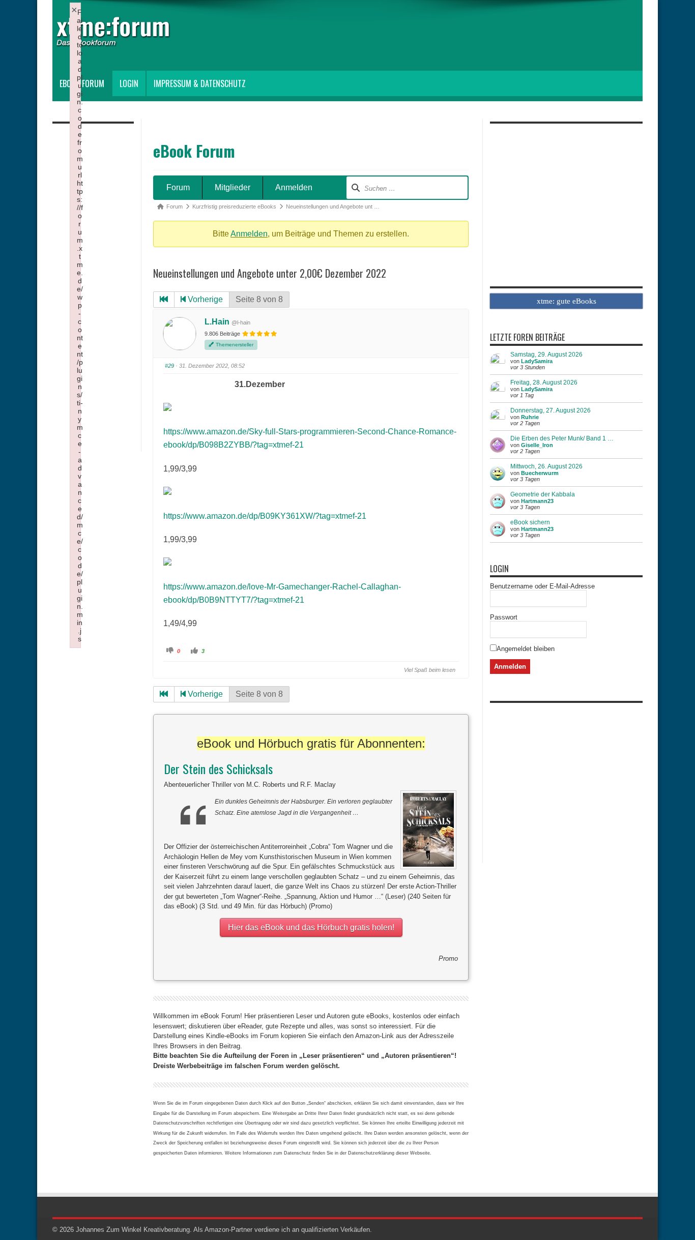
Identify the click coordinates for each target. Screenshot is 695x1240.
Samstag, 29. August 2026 (546, 354)
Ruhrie (530, 417)
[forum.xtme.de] (123, 39)
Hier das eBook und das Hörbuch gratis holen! (311, 927)
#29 (169, 366)
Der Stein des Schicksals (218, 768)
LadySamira (537, 361)
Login (129, 83)
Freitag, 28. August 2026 (543, 382)
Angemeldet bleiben (526, 649)
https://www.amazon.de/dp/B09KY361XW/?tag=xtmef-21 (264, 516)
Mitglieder (232, 187)
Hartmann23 (537, 501)
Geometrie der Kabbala (542, 494)
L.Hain (217, 321)
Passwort (503, 617)
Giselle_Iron (537, 445)
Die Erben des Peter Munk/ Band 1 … (562, 438)
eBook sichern (530, 522)
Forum (178, 187)
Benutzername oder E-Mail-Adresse (542, 586)
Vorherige (204, 299)
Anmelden (293, 187)
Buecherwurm (540, 473)
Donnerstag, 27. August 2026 (550, 410)
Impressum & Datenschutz (200, 83)
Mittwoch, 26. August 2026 (546, 466)
